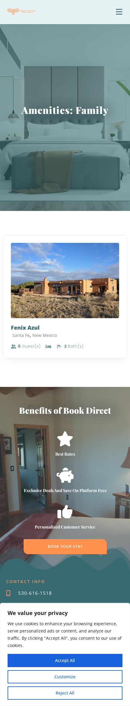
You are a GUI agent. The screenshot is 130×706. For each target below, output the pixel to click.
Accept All (65, 660)
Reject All (65, 693)
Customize (65, 676)
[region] (65, 654)
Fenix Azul (25, 327)
